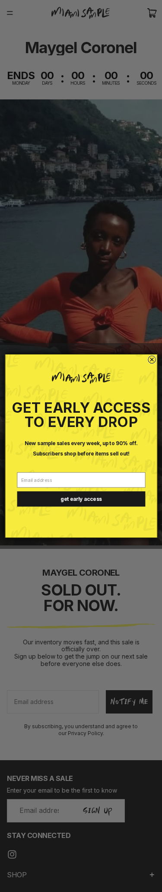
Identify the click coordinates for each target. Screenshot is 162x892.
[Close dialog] (151, 359)
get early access (81, 499)
